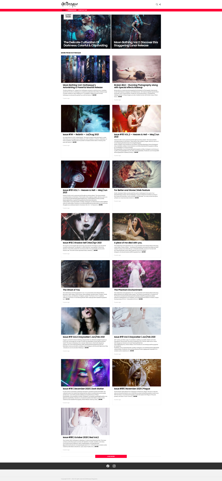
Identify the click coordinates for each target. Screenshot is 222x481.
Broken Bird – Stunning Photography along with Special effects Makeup (136, 86)
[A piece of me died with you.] (136, 226)
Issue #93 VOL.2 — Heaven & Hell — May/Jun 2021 (136, 135)
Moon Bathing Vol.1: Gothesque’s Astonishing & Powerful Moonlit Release (83, 86)
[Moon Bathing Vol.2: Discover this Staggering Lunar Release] (136, 32)
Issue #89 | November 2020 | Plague (132, 388)
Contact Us (82, 10)
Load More (111, 456)
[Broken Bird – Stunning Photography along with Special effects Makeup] (136, 69)
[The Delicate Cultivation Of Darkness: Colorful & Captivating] (86, 32)
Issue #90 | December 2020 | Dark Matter (83, 388)
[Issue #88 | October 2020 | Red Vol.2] (85, 421)
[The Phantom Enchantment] (136, 274)
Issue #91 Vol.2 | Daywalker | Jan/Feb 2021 (84, 336)
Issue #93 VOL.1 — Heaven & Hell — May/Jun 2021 (85, 191)
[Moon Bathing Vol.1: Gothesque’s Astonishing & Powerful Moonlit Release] (85, 69)
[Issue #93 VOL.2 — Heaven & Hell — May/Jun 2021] (136, 118)
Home (64, 10)
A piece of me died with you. (128, 242)
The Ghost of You (71, 289)
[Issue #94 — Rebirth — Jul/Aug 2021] (85, 118)
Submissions (72, 10)
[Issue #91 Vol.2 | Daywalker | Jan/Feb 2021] (85, 321)
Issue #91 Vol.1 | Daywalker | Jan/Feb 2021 (134, 336)
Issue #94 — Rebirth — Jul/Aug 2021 (81, 134)
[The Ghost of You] (85, 274)
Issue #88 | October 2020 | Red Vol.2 (81, 437)
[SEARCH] (157, 4)
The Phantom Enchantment (128, 289)
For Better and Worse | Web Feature (132, 190)
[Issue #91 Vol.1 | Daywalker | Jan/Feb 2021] (136, 321)
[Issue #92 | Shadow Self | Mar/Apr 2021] (85, 226)
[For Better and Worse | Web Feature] (136, 174)
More (94, 95)
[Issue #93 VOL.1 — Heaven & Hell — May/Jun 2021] (85, 174)
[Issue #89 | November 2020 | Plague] (136, 372)
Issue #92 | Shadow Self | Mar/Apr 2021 (82, 242)
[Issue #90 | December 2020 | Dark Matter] (85, 372)
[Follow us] (160, 4)
